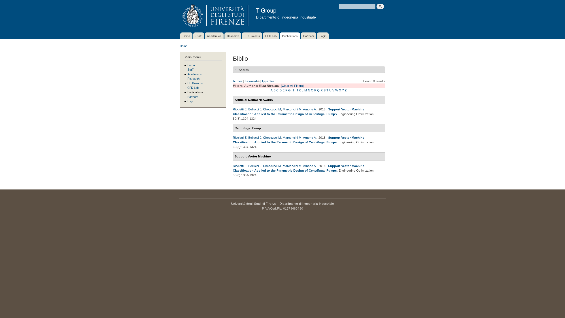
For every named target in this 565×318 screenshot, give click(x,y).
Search (244, 70)
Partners (308, 36)
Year (272, 81)
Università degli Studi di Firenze (254, 203)
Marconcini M (292, 109)
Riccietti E (240, 109)
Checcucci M (272, 109)
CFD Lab (271, 36)
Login (323, 36)
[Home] (215, 16)
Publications (290, 36)
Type (265, 81)
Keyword (251, 81)
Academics (214, 36)
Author (237, 81)
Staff (199, 36)
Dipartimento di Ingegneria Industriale (307, 203)
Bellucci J (254, 109)
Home (186, 36)
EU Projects (252, 36)
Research (233, 36)
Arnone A (309, 109)
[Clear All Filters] (292, 85)
